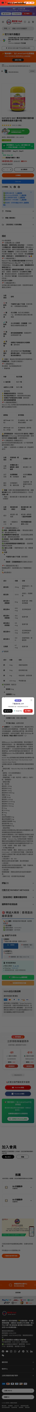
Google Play (19, 710)
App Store (8, 710)
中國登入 (29, 710)
